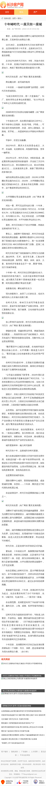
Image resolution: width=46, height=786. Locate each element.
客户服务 (4, 752)
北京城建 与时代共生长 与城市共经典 (15, 719)
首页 (7, 12)
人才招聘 (34, 752)
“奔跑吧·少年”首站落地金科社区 (13, 743)
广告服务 (24, 752)
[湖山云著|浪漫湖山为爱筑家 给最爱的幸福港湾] (19, 678)
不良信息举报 (25, 755)
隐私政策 (14, 752)
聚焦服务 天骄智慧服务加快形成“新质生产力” (17, 723)
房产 (35, 12)
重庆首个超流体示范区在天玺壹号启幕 (15, 731)
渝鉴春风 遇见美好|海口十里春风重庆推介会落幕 (19, 739)
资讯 (21, 12)
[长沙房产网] (12, 5)
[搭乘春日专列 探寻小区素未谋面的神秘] (16, 693)
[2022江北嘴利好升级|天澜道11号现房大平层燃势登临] (21, 663)
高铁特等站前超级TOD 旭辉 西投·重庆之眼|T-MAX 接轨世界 (23, 715)
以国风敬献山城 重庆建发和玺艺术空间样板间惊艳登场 (21, 711)
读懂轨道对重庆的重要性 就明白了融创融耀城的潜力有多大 (23, 735)
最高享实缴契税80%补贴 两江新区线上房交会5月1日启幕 (22, 727)
